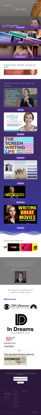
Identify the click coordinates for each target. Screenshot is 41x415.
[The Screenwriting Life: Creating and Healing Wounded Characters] (19, 145)
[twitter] (30, 2)
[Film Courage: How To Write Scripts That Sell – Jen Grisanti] (20, 214)
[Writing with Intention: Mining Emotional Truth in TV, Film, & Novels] (20, 112)
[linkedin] (34, 2)
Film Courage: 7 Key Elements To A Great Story (15, 199)
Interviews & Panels (16, 200)
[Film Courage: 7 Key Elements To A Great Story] (14, 192)
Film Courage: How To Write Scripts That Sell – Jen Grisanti (20, 224)
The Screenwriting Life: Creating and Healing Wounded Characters (19, 154)
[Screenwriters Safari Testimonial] (20, 169)
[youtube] (33, 2)
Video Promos (22, 181)
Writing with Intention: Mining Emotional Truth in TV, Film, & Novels (20, 132)
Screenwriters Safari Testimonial (20, 180)
